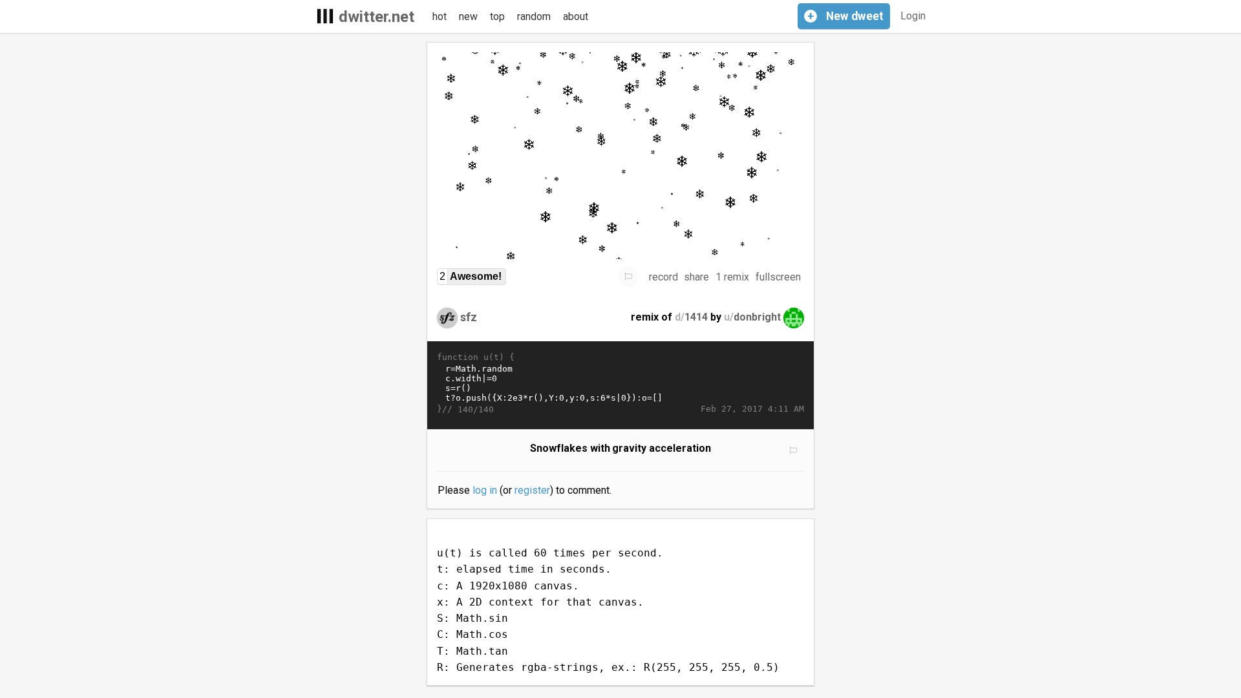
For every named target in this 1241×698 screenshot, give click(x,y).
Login (913, 16)
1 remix (732, 277)
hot (439, 16)
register (532, 490)
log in (484, 490)
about (575, 16)
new (468, 16)
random (534, 16)
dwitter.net (376, 17)
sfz (468, 317)
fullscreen (778, 277)
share (696, 277)
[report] (628, 276)
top (497, 16)
